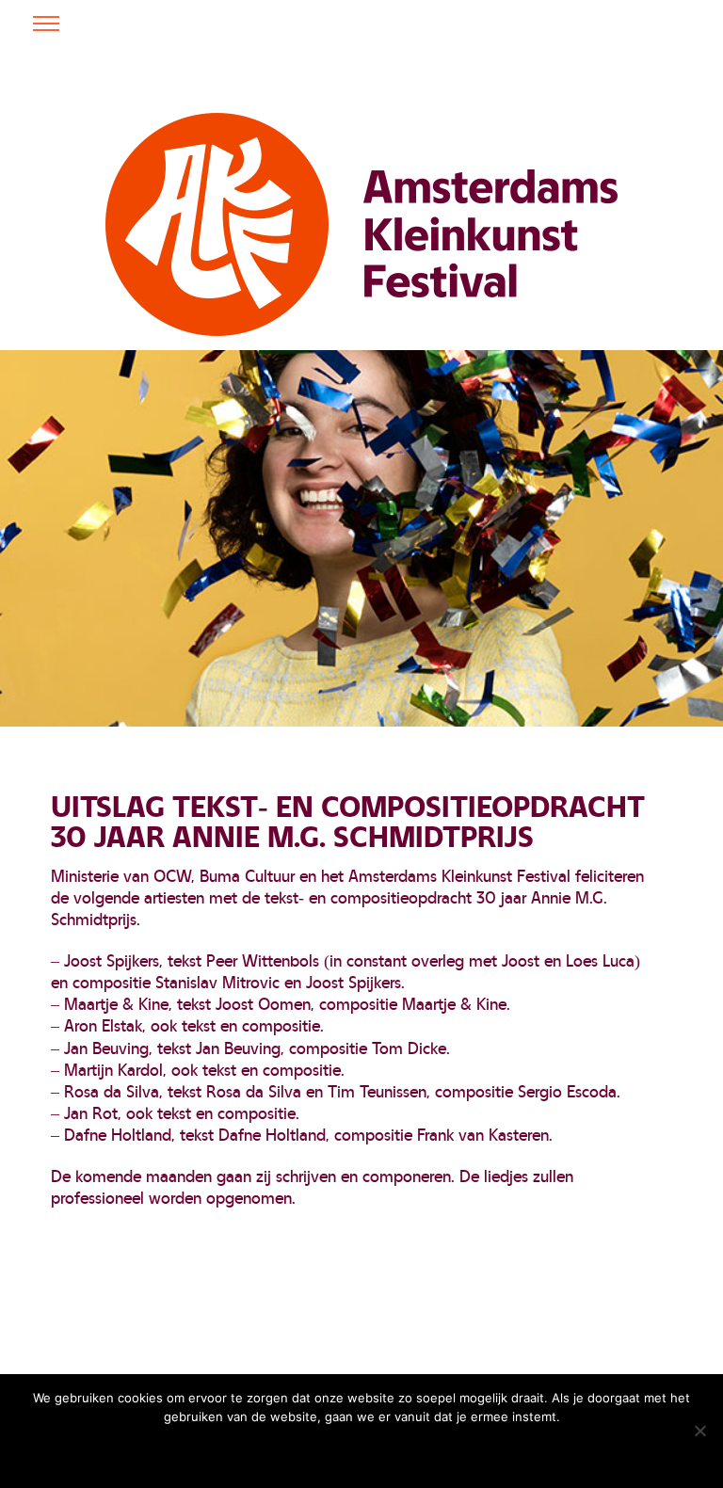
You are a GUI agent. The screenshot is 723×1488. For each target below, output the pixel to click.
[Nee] (699, 1430)
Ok (263, 1450)
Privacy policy (406, 1450)
